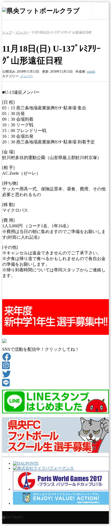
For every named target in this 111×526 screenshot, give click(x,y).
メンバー (21, 32)
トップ (7, 32)
